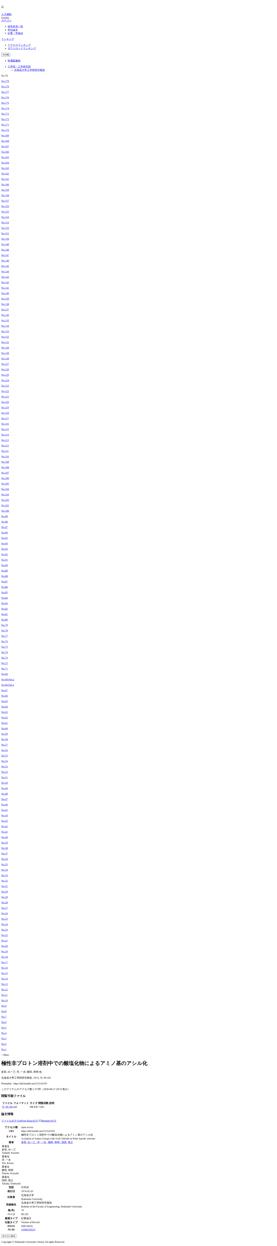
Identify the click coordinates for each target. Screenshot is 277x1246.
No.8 (3, 1011)
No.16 (4, 967)
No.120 (5, 402)
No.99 (4, 516)
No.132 (5, 336)
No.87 (4, 581)
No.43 (4, 821)
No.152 (5, 228)
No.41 (4, 832)
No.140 (5, 293)
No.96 (4, 532)
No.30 (4, 891)
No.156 (5, 206)
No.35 (4, 864)
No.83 (4, 603)
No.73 (4, 657)
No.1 (3, 1049)
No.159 (5, 190)
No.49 (4, 788)
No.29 (4, 897)
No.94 (4, 543)
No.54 (4, 761)
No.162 (5, 173)
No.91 (4, 560)
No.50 (4, 783)
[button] (6, 20)
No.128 (5, 358)
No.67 (4, 690)
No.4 (3, 1033)
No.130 (5, 347)
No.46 (4, 804)
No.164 (5, 162)
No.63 (4, 712)
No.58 (4, 739)
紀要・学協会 (15, 33)
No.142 (5, 282)
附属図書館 (14, 60)
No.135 (5, 320)
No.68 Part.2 (7, 679)
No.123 (5, 385)
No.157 (5, 201)
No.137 (5, 309)
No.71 (4, 668)
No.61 (4, 723)
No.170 (5, 130)
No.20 (4, 946)
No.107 (5, 472)
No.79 (4, 625)
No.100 (5, 511)
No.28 (4, 902)
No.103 (5, 494)
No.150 (5, 239)
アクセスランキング (19, 45)
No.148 (5, 249)
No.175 (5, 103)
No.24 (4, 924)
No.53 (4, 766)
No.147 (5, 255)
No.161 (5, 179)
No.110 (5, 456)
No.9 (3, 1006)
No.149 (5, 244)
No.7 (3, 1016)
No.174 (5, 108)
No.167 (5, 146)
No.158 (5, 195)
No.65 (4, 701)
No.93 (4, 549)
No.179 (5, 81)
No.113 (5, 440)
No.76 (4, 641)
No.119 (5, 407)
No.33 (4, 875)
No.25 (4, 919)
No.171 (5, 124)
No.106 (5, 478)
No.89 (4, 570)
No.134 (5, 326)
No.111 (5, 451)
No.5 (3, 1027)
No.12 (4, 989)
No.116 (5, 424)
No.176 (5, 97)
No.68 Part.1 (7, 685)
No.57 (4, 744)
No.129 (5, 353)
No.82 (4, 608)
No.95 (4, 538)
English (5, 17)
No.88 (4, 576)
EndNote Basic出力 (27, 1120)
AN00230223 (28, 1229)
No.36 (4, 859)
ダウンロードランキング (22, 48)
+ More (5, 1055)
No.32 (4, 880)
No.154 (5, 217)
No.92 (4, 554)
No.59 (4, 734)
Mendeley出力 (48, 1120)
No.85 (4, 592)
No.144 (5, 271)
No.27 (4, 908)
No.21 (4, 940)
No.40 (4, 837)
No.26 (4, 913)
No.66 (4, 696)
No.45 (4, 810)
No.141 (5, 288)
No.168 (5, 141)
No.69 (4, 674)
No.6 (3, 1022)
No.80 (4, 619)
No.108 (5, 467)
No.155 (5, 211)
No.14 (4, 978)
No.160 (5, 184)
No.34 (4, 870)
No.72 (4, 663)
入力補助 (6, 14)
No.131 (5, 342)
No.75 (4, 647)
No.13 (4, 984)
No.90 (4, 565)
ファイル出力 (9, 1120)
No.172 (5, 119)
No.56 (4, 750)
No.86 (4, 587)
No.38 (4, 848)
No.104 (5, 489)
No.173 (5, 113)
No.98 (4, 521)
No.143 (5, 277)
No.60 (4, 728)
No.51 (4, 777)
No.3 (3, 1038)
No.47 (4, 799)
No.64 (4, 706)
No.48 (4, 793)
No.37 (4, 853)
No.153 (5, 222)
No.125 (5, 375)
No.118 (5, 413)
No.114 (5, 434)
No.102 (5, 500)
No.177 (5, 92)
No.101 (5, 505)
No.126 (5, 369)
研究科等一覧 (15, 26)
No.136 (5, 315)
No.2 (3, 1044)
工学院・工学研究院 (19, 66)
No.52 (4, 772)
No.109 (5, 462)
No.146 (5, 260)
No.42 (4, 826)
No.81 (4, 614)
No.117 (5, 418)
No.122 (5, 391)
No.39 (4, 842)
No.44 (4, 815)
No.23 (4, 929)
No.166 (5, 152)
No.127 (5, 364)
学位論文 (13, 29)
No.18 (4, 957)
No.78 (4, 630)
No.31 (4, 886)
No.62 (4, 717)
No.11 (4, 995)
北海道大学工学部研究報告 (29, 70)
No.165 (5, 157)
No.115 (5, 429)
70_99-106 (7, 1107)
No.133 (5, 331)
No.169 (5, 135)
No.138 (5, 304)
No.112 (5, 445)
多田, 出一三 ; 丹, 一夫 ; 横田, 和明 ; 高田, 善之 (47, 1142)
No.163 (5, 168)
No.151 (5, 233)
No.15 (4, 973)
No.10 (4, 1000)
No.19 (4, 951)
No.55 (4, 755)
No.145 (5, 266)
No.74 (4, 652)
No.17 (4, 962)
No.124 (5, 380)
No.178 (5, 86)
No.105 (5, 483)
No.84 (4, 598)
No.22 (4, 935)
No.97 (4, 527)
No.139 (5, 298)
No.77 (4, 636)
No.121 (5, 396)
